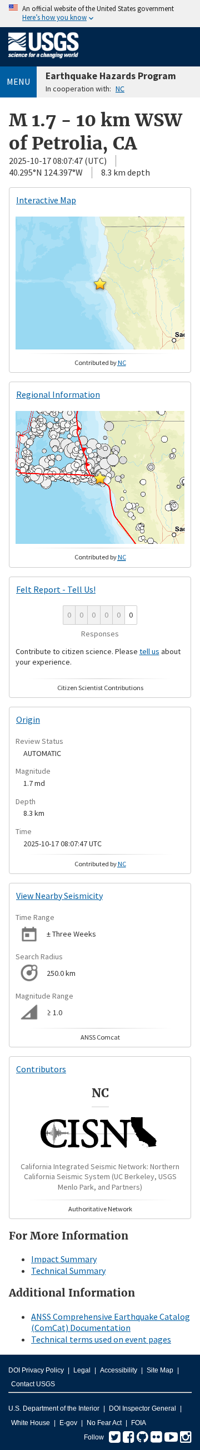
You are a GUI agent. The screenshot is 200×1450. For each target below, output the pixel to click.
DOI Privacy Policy (36, 1370)
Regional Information (58, 394)
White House (30, 1423)
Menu (18, 81)
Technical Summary (68, 1270)
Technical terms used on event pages (101, 1339)
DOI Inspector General (142, 1408)
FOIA (138, 1423)
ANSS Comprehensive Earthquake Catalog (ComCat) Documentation (110, 1322)
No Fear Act (104, 1423)
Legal (82, 1370)
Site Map (160, 1370)
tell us (149, 651)
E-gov (68, 1423)
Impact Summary (64, 1258)
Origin (28, 719)
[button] (100, 283)
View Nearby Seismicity (59, 895)
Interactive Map (46, 199)
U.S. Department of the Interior (53, 1408)
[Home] (43, 60)
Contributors (41, 1068)
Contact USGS (33, 1384)
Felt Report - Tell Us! (56, 589)
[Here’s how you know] (100, 13)
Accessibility (118, 1370)
